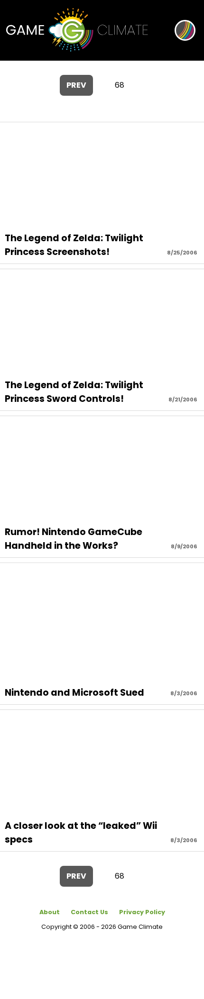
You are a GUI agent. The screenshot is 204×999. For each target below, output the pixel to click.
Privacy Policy (142, 912)
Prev (76, 85)
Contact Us (89, 912)
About (49, 912)
